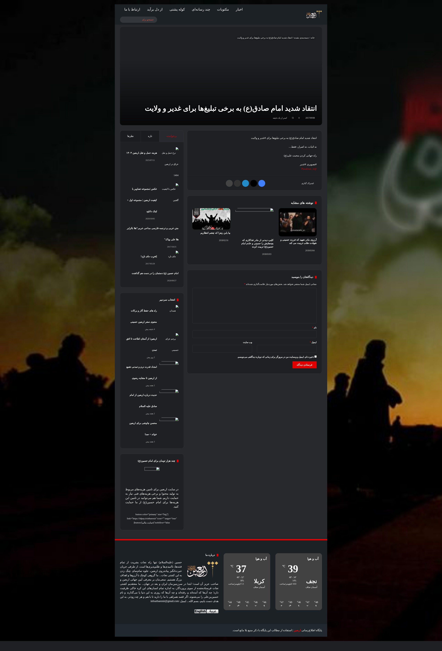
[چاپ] (229, 183)
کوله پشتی (177, 9)
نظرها (130, 136)
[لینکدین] (245, 183)
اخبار (239, 9)
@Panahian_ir (309, 168)
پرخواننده (172, 136)
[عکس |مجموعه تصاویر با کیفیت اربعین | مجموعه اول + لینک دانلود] (169, 194)
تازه (150, 136)
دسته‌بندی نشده (301, 37)
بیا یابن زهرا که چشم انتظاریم (215, 233)
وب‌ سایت (247, 342)
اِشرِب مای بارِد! (149, 256)
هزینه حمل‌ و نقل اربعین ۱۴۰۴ (141, 153)
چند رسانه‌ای (201, 9)
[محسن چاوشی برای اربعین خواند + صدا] (169, 424)
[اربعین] (314, 14)
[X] (253, 183)
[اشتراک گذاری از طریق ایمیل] (237, 183)
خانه (313, 37)
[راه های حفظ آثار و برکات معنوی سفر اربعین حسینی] (169, 311)
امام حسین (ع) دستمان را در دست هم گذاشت (155, 273)
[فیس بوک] (261, 183)
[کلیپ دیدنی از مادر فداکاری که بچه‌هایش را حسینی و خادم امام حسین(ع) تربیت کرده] (254, 222)
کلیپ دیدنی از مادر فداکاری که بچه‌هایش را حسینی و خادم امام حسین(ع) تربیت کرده (257, 243)
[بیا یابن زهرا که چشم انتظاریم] (211, 219)
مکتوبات (223, 9)
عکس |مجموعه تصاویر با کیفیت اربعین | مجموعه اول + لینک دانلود (142, 200)
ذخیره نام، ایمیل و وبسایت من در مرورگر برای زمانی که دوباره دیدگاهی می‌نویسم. (275, 357)
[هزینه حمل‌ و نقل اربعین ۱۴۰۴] (169, 164)
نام (314, 327)
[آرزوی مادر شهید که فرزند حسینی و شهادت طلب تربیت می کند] (298, 222)
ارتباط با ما (132, 9)
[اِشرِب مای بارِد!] (169, 257)
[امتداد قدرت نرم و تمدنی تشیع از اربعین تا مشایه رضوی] (169, 367)
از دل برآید (155, 9)
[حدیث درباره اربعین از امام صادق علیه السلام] (169, 395)
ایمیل (313, 342)
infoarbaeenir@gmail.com (165, 601)
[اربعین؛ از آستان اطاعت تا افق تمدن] (169, 344)
